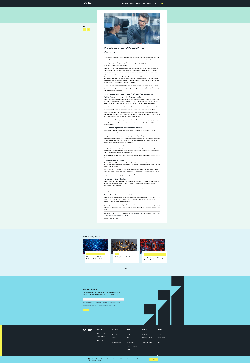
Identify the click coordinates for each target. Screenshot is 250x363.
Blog (143, 332)
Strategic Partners (161, 337)
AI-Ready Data (100, 340)
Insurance (114, 337)
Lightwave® (129, 349)
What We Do (125, 3)
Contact (163, 3)
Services (99, 329)
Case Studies (145, 334)
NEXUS (128, 340)
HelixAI (132, 3)
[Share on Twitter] (88, 29)
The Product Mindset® (132, 346)
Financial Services (116, 334)
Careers (149, 3)
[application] (125, 359)
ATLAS (128, 334)
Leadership (159, 334)
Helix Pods (129, 332)
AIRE (128, 337)
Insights (138, 3)
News (158, 340)
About (143, 3)
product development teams (137, 213)
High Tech (114, 340)
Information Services (116, 342)
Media (113, 345)
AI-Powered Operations (102, 343)
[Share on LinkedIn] (84, 29)
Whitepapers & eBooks (147, 337)
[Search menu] (155, 3)
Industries (115, 329)
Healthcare (114, 332)
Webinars (144, 340)
